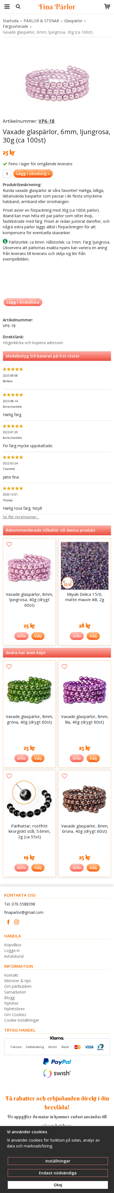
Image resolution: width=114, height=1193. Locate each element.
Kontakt (11, 975)
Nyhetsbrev (14, 1008)
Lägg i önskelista (23, 302)
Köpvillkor (13, 944)
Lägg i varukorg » (33, 173)
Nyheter (11, 1003)
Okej (58, 1184)
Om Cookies (15, 1014)
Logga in (12, 950)
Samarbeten (15, 992)
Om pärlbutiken (18, 986)
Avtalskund (14, 956)
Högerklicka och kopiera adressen (33, 342)
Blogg (9, 997)
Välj (38, 636)
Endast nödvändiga (58, 1173)
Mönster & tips (17, 980)
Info (21, 636)
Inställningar (57, 1161)
